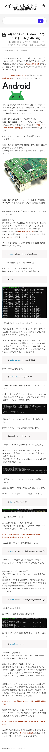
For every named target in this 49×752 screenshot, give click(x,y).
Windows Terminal (25, 231)
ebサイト (22, 75)
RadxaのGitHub (32, 64)
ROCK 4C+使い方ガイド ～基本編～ (26, 42)
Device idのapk (26, 733)
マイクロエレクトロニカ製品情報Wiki (24, 7)
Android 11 (7, 78)
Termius (11, 237)
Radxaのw (14, 75)
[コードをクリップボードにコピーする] (44, 255)
